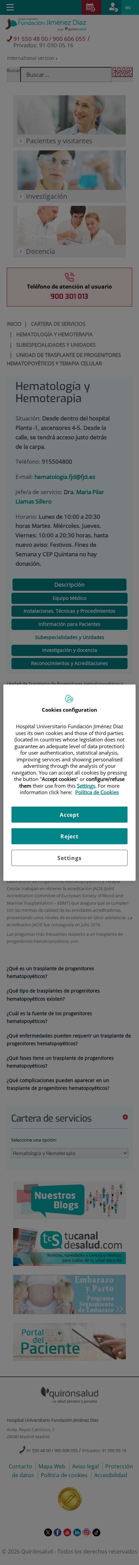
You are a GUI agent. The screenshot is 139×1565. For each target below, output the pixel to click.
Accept (69, 814)
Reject (69, 836)
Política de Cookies (97, 792)
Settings (69, 857)
